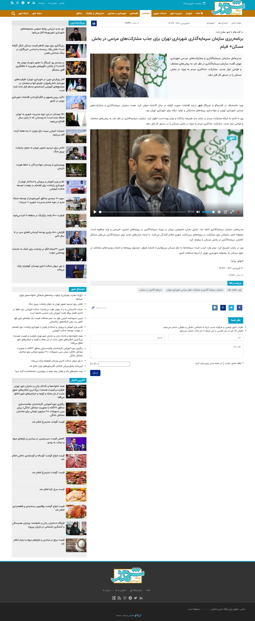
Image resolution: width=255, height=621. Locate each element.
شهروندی (210, 23)
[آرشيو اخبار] (113, 598)
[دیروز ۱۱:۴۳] (76, 271)
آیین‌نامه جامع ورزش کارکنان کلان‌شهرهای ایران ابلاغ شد (56, 366)
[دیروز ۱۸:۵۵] (76, 221)
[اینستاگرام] (124, 598)
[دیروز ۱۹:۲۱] (76, 68)
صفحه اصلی (236, 23)
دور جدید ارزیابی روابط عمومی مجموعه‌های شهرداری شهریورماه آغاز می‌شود (42, 31)
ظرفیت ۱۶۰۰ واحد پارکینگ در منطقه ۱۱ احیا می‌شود (38, 216)
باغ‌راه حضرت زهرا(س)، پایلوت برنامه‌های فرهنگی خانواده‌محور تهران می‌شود (51, 297)
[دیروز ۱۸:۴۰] (76, 34)
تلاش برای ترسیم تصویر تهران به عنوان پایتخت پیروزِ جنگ (39, 150)
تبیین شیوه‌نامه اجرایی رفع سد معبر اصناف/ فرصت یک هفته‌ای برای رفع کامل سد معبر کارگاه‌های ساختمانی (48, 320)
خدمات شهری (159, 13)
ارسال (95, 373)
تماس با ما (52, 3)
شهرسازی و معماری (117, 13)
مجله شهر (37, 13)
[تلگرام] (130, 598)
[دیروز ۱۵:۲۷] (76, 51)
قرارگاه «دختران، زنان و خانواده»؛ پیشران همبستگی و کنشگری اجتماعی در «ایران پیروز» (38, 525)
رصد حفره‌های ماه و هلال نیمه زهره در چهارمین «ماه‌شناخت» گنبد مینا (49, 371)
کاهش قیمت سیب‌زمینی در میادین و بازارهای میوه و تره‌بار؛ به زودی (38, 441)
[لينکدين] (141, 598)
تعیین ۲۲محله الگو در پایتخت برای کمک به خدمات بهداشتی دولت (38, 251)
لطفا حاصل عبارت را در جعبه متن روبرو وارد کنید (219, 363)
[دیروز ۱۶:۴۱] (76, 254)
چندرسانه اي (136, 590)
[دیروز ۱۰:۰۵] (76, 119)
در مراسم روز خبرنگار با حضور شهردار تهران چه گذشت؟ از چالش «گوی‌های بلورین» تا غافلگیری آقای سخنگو (40, 66)
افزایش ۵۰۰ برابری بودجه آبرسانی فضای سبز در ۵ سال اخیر (39, 234)
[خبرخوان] (119, 598)
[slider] (142, 212)
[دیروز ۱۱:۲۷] (76, 237)
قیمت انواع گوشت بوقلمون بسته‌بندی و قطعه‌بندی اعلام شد (38, 508)
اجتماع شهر (223, 23)
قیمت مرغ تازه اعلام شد (51, 489)
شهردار (189, 13)
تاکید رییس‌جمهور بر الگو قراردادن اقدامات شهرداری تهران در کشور (38, 99)
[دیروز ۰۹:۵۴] (76, 136)
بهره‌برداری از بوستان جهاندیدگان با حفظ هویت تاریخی (40, 167)
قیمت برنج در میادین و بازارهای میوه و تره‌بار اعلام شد (39, 542)
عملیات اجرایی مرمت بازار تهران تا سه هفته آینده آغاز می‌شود (39, 133)
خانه (198, 13)
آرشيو (62, 3)
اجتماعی (146, 13)
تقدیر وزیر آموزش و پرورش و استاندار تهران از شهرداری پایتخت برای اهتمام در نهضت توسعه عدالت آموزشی (40, 185)
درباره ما (41, 3)
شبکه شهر (23, 13)
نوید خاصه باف (234, 290)
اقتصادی (134, 13)
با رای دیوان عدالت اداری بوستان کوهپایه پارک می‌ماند (40, 268)
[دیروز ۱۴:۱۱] (76, 102)
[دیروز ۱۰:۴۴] (76, 85)
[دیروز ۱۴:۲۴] (76, 187)
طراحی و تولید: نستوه (125, 615)
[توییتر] (135, 598)
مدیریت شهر (176, 13)
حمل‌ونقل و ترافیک (95, 13)
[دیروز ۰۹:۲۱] (76, 204)
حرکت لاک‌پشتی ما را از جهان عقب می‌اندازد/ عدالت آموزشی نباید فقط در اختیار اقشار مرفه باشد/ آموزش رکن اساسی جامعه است (48, 311)
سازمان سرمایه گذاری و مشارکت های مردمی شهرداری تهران (195, 290)
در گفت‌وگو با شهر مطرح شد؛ (229, 32)
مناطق (79, 13)
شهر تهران (205, 609)
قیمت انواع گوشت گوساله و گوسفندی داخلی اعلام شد (38, 458)
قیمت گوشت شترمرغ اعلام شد (48, 422)
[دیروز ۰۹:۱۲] (76, 170)
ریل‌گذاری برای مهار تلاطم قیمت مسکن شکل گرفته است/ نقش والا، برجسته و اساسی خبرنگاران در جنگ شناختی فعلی (38, 49)
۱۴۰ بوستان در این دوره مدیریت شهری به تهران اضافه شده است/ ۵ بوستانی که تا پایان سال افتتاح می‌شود (40, 118)
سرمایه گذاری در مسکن (151, 290)
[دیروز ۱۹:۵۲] (76, 153)
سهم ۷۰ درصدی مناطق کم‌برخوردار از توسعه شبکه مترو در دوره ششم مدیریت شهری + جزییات (38, 200)
